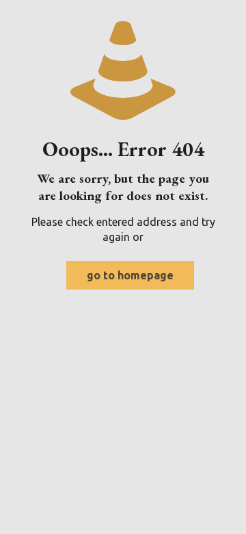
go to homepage (130, 275)
